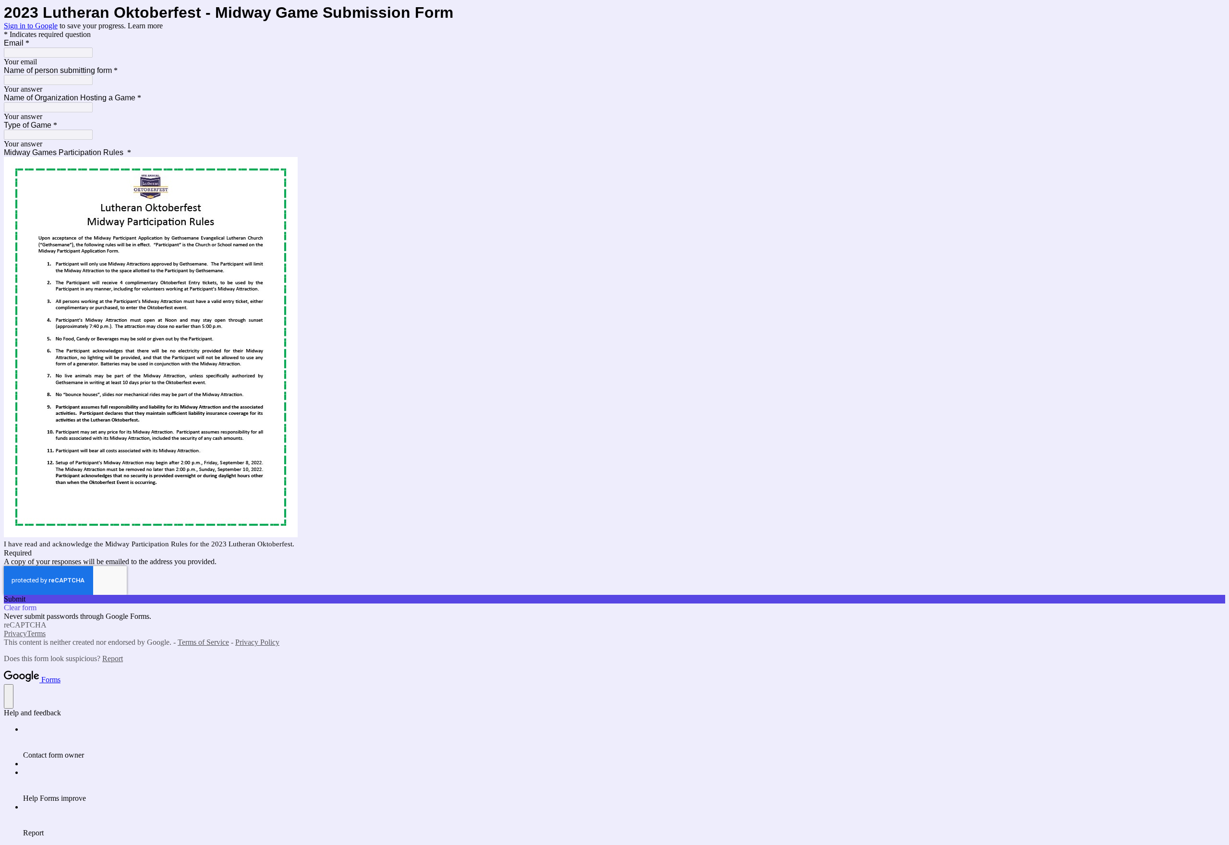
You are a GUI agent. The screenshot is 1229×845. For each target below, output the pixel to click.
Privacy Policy (257, 642)
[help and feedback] (8, 696)
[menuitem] (624, 742)
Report (112, 658)
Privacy (15, 633)
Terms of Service (203, 642)
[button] (614, 599)
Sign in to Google (31, 26)
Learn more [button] (145, 26)
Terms (36, 633)
